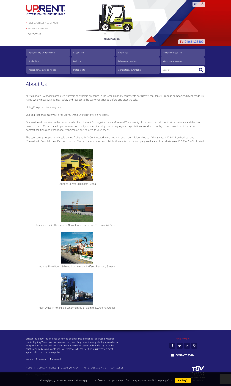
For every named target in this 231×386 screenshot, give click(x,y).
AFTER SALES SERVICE (95, 367)
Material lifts (79, 69)
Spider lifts (33, 61)
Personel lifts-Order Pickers (41, 52)
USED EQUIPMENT (70, 367)
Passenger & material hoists (42, 69)
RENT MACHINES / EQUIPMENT (43, 22)
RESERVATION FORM (38, 28)
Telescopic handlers (128, 61)
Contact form (184, 355)
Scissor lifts (78, 52)
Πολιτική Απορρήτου (162, 380)
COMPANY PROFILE (46, 367)
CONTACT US (34, 34)
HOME (29, 367)
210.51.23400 (194, 41)
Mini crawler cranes (172, 61)
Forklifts (77, 61)
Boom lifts (123, 52)
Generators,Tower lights (129, 69)
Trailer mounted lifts (172, 52)
